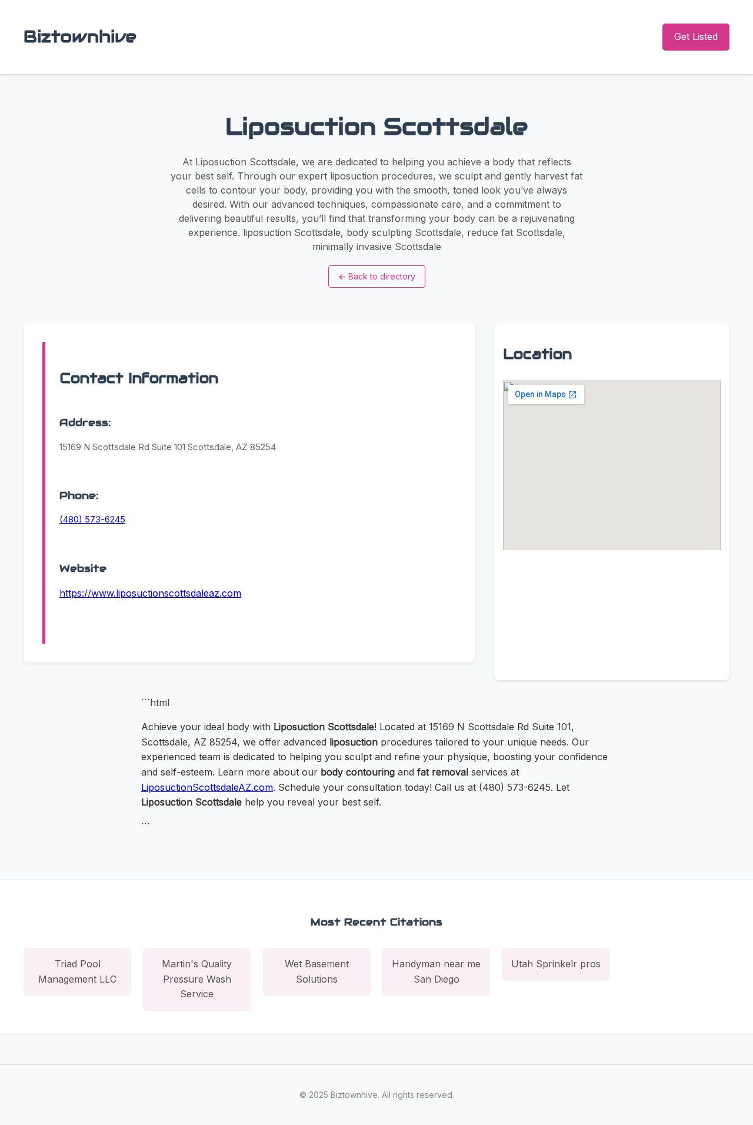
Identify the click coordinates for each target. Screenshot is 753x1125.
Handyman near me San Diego (436, 971)
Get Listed (696, 36)
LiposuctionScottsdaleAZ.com (207, 787)
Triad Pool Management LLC (77, 971)
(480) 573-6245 (92, 519)
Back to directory (376, 276)
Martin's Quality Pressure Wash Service (197, 979)
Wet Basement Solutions (317, 971)
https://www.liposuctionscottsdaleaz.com (150, 593)
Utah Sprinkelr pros (556, 964)
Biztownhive (80, 36)
